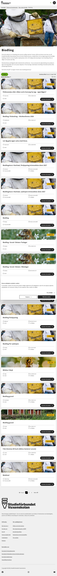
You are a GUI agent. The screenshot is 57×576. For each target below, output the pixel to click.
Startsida (3, 7)
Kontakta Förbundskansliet (8, 551)
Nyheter (4, 540)
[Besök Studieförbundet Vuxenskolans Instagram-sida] (28, 572)
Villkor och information (18, 526)
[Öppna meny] (54, 2)
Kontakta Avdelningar (7, 557)
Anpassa (27, 297)
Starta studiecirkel (6, 534)
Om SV (3, 531)
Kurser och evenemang (12, 7)
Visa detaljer (50, 292)
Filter (4, 74)
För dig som (4, 529)
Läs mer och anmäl (45, 99)
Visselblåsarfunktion (7, 560)
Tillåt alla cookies (46, 297)
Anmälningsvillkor (17, 531)
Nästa (35, 492)
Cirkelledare (5, 537)
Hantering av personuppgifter (20, 534)
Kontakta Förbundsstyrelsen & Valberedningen (13, 554)
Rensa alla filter (5, 77)
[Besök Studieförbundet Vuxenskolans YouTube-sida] (54, 572)
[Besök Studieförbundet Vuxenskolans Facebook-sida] (2, 572)
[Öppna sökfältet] (51, 3)
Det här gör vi (5, 526)
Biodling (31, 7)
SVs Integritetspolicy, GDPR (19, 529)
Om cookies (15, 537)
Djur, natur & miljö (23, 7)
